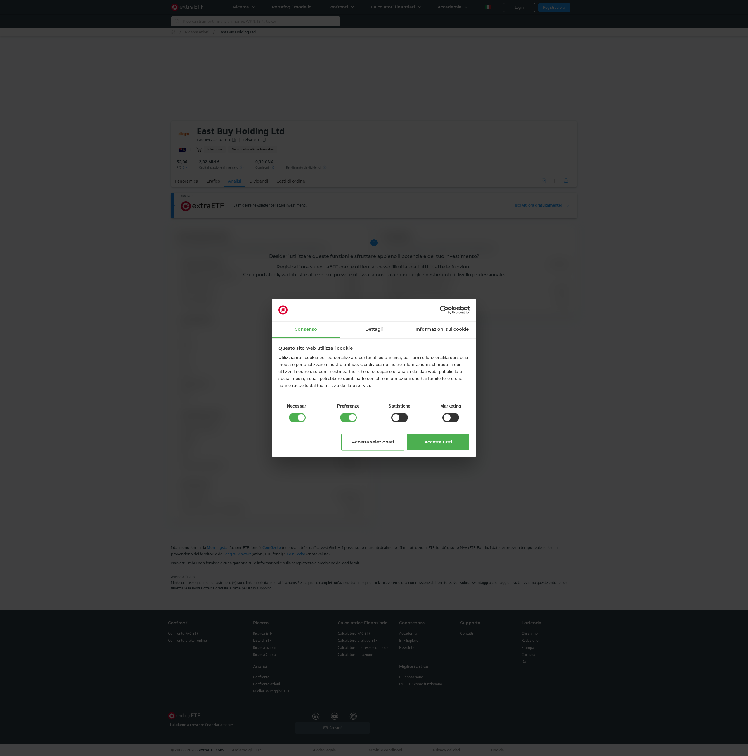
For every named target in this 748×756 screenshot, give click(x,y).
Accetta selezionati (373, 442)
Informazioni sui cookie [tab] (442, 329)
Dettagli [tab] (374, 329)
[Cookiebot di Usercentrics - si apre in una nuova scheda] (444, 310)
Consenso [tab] (306, 329)
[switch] (348, 417)
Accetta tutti (438, 442)
